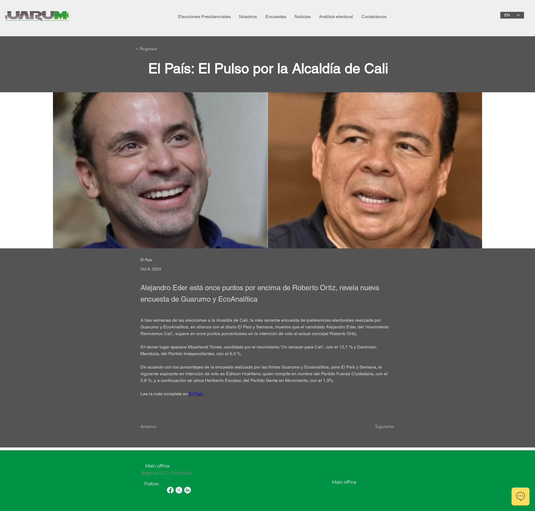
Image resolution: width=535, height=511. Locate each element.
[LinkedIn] (187, 490)
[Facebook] (170, 490)
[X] (179, 490)
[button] (248, 16)
